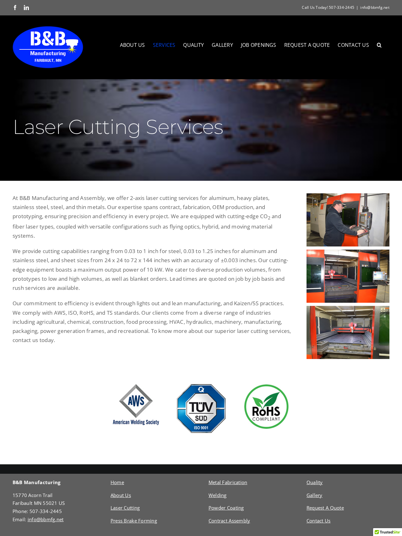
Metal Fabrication (228, 482)
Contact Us (319, 520)
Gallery (315, 495)
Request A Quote (325, 508)
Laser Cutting (125, 508)
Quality (315, 482)
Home (117, 482)
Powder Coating (226, 508)
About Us (121, 495)
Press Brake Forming (134, 520)
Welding (218, 495)
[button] (379, 45)
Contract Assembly (229, 520)
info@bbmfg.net (374, 7)
